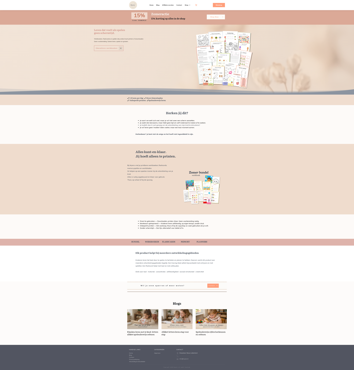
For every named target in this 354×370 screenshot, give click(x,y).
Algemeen (157, 353)
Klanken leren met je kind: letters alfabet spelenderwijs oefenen (142, 333)
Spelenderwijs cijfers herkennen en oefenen (211, 333)
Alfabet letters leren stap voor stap (175, 333)
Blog (130, 355)
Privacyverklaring (134, 359)
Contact (131, 357)
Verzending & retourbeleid (137, 361)
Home (131, 353)
